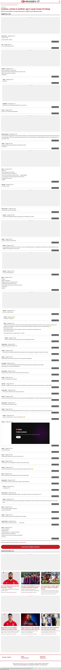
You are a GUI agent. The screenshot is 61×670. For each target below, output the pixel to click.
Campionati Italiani (9, 4)
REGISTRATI (24, 542)
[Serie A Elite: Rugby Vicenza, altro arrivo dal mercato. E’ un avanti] (10, 578)
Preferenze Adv (43, 658)
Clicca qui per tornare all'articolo (30, 547)
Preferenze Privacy (25, 658)
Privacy (22, 656)
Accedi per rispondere (55, 41)
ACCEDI (20, 542)
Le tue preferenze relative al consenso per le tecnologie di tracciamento (45, 668)
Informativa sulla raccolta (4, 669)
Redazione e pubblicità (6, 657)
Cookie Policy (42, 656)
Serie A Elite (16, 4)
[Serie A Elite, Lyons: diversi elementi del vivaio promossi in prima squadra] (50, 619)
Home (2, 4)
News (5, 4)
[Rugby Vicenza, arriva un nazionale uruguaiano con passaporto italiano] (10, 619)
